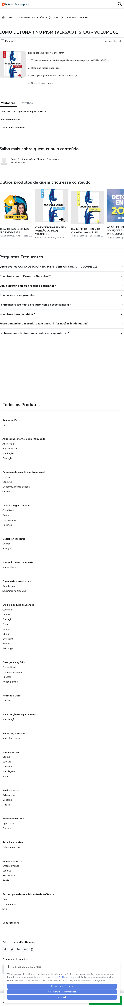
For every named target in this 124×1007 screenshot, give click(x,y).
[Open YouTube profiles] (25, 949)
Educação (7, 619)
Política (6, 643)
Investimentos (10, 681)
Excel (5, 899)
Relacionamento (11, 847)
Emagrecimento (10, 866)
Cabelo (6, 757)
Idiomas (6, 629)
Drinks (5, 515)
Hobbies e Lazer (11, 695)
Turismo (6, 700)
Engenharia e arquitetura (16, 581)
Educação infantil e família (17, 562)
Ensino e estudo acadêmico (18, 605)
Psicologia (7, 648)
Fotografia (7, 548)
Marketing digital (11, 738)
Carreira (6, 477)
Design (6, 543)
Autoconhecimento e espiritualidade (23, 439)
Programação (9, 904)
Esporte (6, 870)
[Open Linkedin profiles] (18, 949)
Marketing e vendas (13, 733)
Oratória (6, 491)
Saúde (5, 880)
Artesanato (8, 795)
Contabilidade (9, 667)
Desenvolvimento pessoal (16, 486)
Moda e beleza (11, 752)
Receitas (7, 525)
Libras (5, 634)
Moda (5, 776)
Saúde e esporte (12, 861)
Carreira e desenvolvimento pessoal (23, 472)
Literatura (7, 638)
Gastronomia (9, 520)
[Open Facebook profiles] (5, 949)
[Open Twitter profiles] (12, 949)
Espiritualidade (10, 448)
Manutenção (8, 719)
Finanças (6, 677)
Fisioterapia (8, 875)
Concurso (7, 609)
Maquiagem (8, 771)
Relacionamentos (12, 842)
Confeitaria (8, 510)
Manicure (7, 766)
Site (4, 909)
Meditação (8, 453)
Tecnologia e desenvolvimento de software (28, 894)
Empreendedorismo (12, 672)
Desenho (7, 800)
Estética (6, 761)
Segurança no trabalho (14, 591)
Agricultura (8, 823)
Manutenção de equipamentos (20, 714)
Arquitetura (8, 586)
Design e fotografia (13, 539)
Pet (4, 425)
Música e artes (10, 790)
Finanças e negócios (14, 662)
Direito (6, 614)
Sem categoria (11, 922)
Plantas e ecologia (13, 818)
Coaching (7, 482)
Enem (5, 624)
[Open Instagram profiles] (31, 949)
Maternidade (9, 567)
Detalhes (27, 103)
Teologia (7, 458)
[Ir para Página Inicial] (17, 4)
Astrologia (8, 443)
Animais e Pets (11, 420)
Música (6, 804)
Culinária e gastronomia (16, 505)
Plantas (6, 828)
